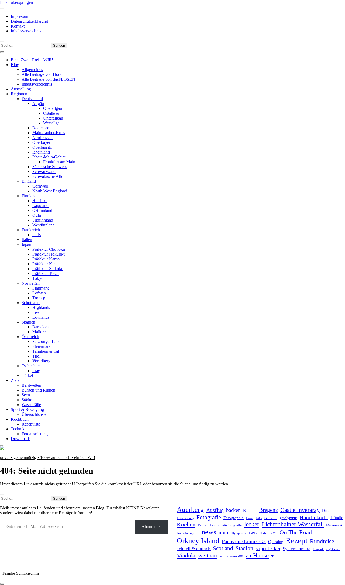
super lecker (268, 548)
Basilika (250, 510)
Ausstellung (21, 89)
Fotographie (233, 518)
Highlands (41, 307)
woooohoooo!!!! (231, 556)
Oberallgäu (52, 108)
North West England (49, 191)
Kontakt (18, 26)
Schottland (31, 302)
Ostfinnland (42, 210)
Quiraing (275, 541)
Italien (27, 239)
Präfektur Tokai (45, 273)
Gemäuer (270, 518)
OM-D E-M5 (268, 533)
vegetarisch (333, 549)
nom (223, 532)
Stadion (244, 548)
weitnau (207, 555)
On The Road (296, 532)
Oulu (36, 215)
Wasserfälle (31, 404)
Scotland (223, 548)
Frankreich (31, 229)
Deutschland (32, 98)
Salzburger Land (46, 341)
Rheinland (41, 152)
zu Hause (257, 555)
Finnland (29, 195)
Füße (259, 518)
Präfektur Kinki (45, 263)
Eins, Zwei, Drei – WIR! (32, 59)
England (29, 181)
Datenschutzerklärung (29, 21)
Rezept (297, 540)
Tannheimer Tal (45, 351)
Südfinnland (42, 220)
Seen (26, 395)
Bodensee (40, 127)
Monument (334, 525)
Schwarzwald (44, 171)
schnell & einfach (194, 548)
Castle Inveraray (300, 510)
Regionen (19, 93)
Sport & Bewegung (27, 409)
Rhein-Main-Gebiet (48, 157)
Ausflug (215, 510)
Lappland (40, 205)
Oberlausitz (42, 147)
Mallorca (39, 331)
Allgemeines (32, 69)
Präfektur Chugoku (48, 249)
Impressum (20, 16)
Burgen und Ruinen (38, 390)
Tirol (36, 356)
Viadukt (186, 555)
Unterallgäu (53, 118)
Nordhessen (42, 137)
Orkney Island (198, 541)
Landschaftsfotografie (226, 525)
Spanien (28, 322)
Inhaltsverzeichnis (26, 31)
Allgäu (38, 103)
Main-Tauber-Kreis (48, 132)
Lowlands (40, 317)
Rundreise (322, 541)
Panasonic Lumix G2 (244, 541)
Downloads (20, 438)
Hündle (336, 517)
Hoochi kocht (314, 517)
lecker (251, 524)
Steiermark (41, 346)
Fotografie (208, 517)
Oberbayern (42, 142)
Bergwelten (31, 385)
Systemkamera (296, 548)
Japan (26, 244)
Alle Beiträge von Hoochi (43, 74)
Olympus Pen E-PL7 (244, 533)
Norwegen (31, 283)
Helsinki (39, 200)
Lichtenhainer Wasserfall (293, 524)
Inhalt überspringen (16, 2)
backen (233, 510)
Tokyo (37, 278)
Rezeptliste (31, 424)
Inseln (37, 312)
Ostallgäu (51, 113)
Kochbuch (20, 419)
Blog (15, 64)
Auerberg (190, 509)
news (209, 532)
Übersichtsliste (34, 414)
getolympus (288, 518)
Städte (27, 399)
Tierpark (318, 549)
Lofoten (39, 293)
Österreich (30, 336)
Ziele (15, 380)
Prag (36, 370)
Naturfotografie (188, 533)
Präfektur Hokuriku (48, 254)
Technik (18, 429)
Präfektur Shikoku (47, 268)
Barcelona (41, 327)
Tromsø (38, 297)
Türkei (27, 375)
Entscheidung (185, 518)
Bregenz (268, 510)
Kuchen (203, 525)
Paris (36, 234)
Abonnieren (152, 526)
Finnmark (40, 288)
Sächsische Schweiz (49, 166)
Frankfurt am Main (59, 161)
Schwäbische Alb (47, 176)
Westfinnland (43, 225)
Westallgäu (52, 123)
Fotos (249, 518)
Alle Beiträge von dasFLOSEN (48, 79)
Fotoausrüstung (35, 433)
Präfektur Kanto (46, 259)
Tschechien (31, 365)
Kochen (186, 524)
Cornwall (40, 186)
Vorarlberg (41, 361)
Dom (326, 510)
